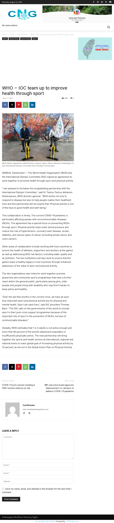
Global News (22, 34)
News (12, 34)
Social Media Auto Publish (45, 521)
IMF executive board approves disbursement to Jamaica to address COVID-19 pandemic (59, 388)
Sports (35, 39)
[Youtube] (110, 2)
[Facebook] (93, 2)
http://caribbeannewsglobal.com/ (36, 409)
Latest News (25, 39)
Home (4, 34)
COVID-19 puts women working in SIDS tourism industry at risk (18, 386)
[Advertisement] (38, 63)
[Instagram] (98, 2)
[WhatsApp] (25, 105)
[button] (108, 27)
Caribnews (29, 405)
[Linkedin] (102, 2)
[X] (106, 2)
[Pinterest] (19, 105)
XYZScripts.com (72, 521)
